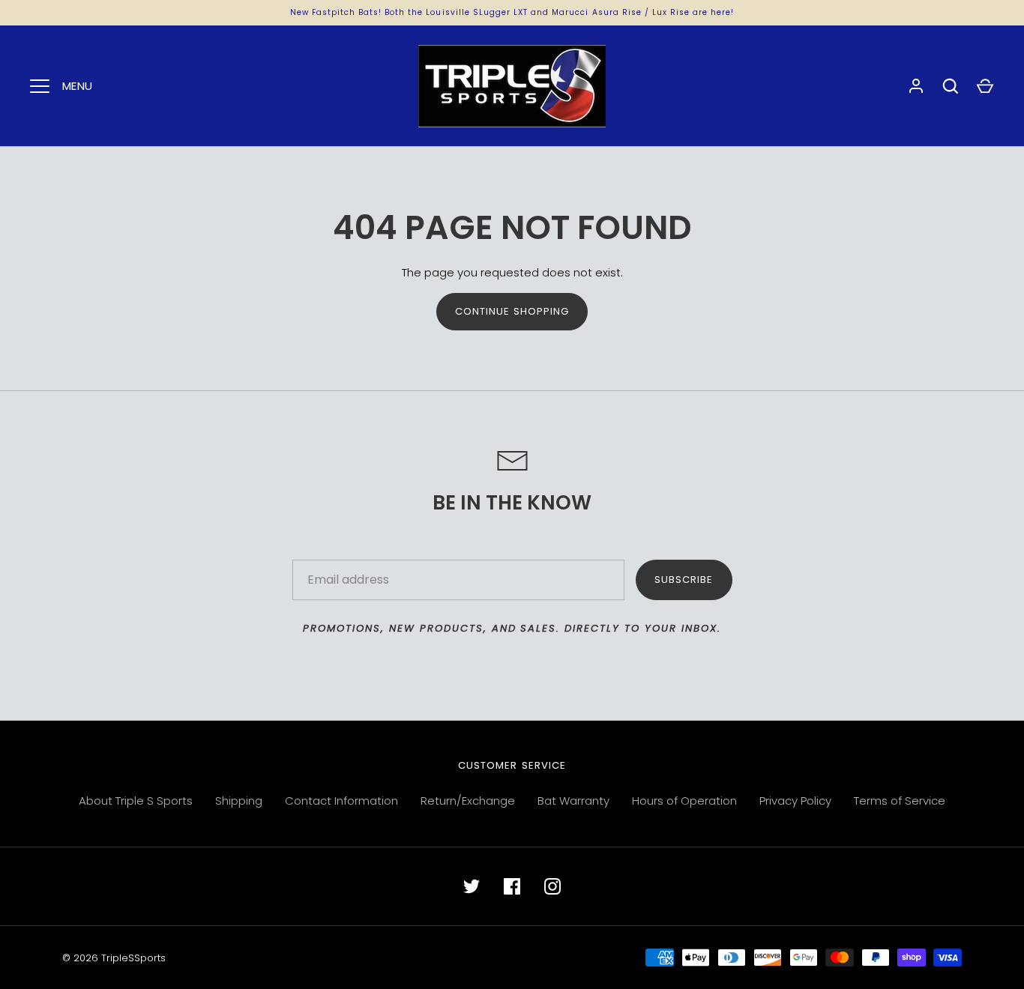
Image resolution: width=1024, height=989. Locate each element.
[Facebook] (512, 886)
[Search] (950, 86)
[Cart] (985, 86)
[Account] (916, 86)
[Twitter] (471, 886)
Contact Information (341, 800)
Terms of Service (899, 800)
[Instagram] (552, 886)
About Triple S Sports (136, 800)
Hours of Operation (684, 800)
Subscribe (683, 579)
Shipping (238, 800)
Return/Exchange (468, 800)
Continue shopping (512, 311)
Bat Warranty (573, 800)
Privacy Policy (795, 800)
